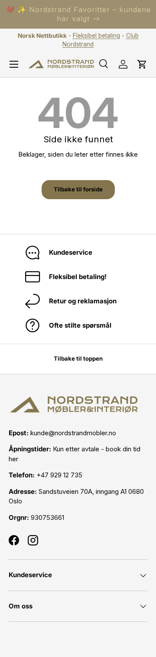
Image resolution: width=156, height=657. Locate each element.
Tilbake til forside (78, 189)
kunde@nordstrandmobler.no (73, 433)
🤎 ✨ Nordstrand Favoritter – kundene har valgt (78, 14)
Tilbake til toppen (78, 358)
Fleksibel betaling (96, 35)
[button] (142, 64)
